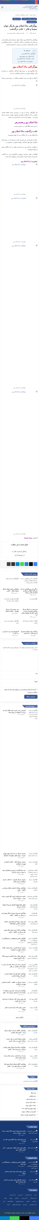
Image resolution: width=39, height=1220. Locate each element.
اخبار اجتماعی (28, 1195)
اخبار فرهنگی (16, 19)
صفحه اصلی (33, 15)
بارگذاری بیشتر (19, 1017)
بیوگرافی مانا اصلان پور (28, 53)
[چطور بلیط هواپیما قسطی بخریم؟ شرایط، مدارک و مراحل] (32, 907)
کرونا (8, 1204)
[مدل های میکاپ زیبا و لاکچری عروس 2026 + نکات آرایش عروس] (32, 958)
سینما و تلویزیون (31, 22)
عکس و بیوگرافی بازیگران (22, 15)
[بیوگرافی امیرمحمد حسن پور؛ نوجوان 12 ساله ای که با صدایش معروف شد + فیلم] (32, 993)
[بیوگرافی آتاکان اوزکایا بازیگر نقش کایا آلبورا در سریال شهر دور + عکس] (32, 1066)
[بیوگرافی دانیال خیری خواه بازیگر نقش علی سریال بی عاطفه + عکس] (32, 932)
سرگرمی (34, 1201)
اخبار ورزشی (24, 1198)
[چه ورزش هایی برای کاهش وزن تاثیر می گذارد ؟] (32, 1142)
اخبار (35, 1195)
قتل (4, 1201)
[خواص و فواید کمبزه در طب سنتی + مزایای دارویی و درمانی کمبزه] (32, 1041)
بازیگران (17, 1198)
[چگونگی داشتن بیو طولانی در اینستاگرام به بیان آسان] (32, 941)
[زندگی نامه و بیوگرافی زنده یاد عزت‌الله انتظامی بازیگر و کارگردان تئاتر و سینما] (28, 582)
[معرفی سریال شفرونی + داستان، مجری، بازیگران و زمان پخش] (32, 882)
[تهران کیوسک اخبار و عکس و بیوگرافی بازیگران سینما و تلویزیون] (30, 7)
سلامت (28, 1201)
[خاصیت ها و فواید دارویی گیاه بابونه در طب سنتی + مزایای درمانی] (32, 899)
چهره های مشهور (16, 1204)
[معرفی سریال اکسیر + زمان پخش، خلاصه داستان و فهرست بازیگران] (32, 950)
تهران (10, 1198)
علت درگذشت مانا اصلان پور (25, 58)
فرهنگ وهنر (10, 1201)
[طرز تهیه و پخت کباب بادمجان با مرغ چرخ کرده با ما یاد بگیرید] (32, 1001)
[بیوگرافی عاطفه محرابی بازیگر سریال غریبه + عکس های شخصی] (32, 1033)
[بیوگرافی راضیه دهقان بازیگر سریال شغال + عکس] (10, 582)
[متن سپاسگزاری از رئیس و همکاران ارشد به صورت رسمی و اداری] (32, 873)
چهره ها (25, 1204)
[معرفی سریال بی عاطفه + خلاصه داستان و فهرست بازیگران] (32, 984)
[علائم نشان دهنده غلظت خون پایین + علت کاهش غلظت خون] (32, 1150)
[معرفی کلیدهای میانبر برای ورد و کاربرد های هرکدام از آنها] (32, 1182)
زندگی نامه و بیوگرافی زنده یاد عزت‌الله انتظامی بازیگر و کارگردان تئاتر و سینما (28, 590)
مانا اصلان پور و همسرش (26, 56)
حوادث (5, 1198)
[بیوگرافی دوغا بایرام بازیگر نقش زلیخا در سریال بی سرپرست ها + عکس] (32, 1049)
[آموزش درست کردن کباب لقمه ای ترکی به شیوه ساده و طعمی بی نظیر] (32, 968)
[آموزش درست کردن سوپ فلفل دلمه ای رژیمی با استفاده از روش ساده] (32, 780)
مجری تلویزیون (33, 1204)
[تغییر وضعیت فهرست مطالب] (33, 50)
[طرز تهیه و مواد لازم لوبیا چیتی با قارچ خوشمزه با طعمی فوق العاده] (32, 924)
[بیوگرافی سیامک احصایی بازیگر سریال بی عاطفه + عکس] (32, 890)
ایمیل (35, 681)
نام (36, 673)
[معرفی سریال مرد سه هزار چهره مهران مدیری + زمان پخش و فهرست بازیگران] (32, 856)
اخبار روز (20, 1195)
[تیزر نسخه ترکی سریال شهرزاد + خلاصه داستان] (10, 603)
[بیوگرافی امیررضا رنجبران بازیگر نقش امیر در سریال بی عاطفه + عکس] (32, 915)
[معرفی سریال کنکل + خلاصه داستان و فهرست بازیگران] (32, 864)
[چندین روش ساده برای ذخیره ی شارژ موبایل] (32, 1010)
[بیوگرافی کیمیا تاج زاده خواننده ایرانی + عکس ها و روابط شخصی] (32, 976)
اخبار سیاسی (12, 1195)
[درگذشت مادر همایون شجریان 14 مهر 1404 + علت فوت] (28, 625)
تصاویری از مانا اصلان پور (25, 61)
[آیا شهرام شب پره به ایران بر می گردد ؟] (10, 625)
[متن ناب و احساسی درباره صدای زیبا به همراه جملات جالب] (32, 1058)
